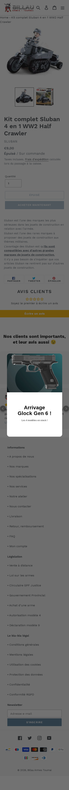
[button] (11, 357)
